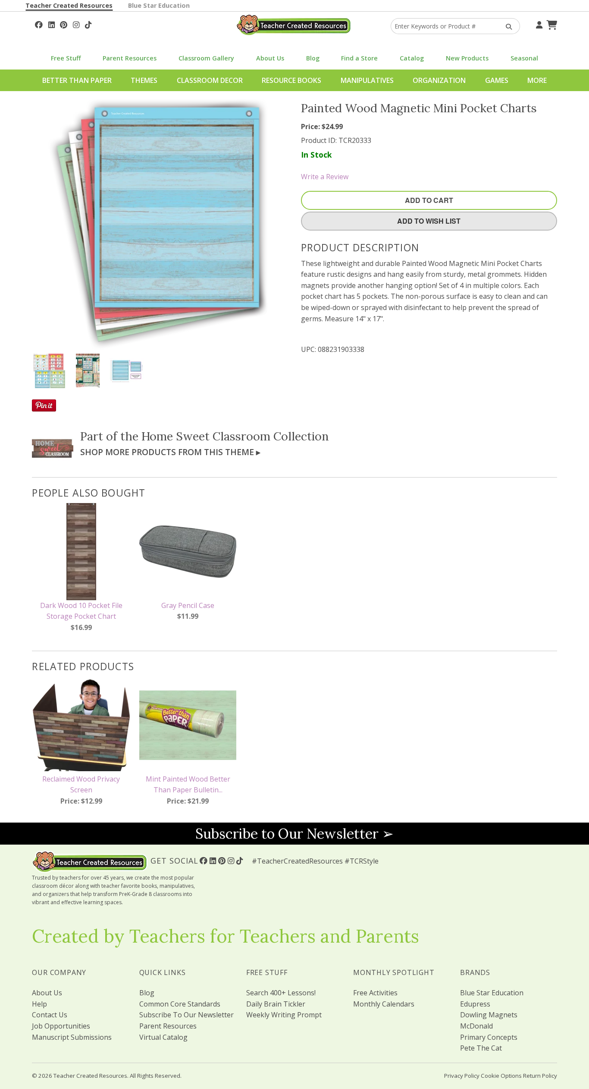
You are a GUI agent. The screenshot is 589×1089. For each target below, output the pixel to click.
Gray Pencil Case (187, 605)
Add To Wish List (429, 221)
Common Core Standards (179, 1004)
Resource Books (291, 80)
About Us (270, 58)
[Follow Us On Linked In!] (51, 23)
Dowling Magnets (488, 1014)
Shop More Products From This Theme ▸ (170, 452)
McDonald (476, 1026)
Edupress (475, 1004)
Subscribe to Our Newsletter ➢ (294, 833)
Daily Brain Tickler (275, 1004)
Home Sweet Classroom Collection (235, 436)
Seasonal (524, 58)
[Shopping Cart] (550, 23)
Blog (313, 58)
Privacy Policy (461, 1076)
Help (39, 1004)
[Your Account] (538, 23)
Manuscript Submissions (72, 1037)
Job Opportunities (61, 1026)
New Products (467, 58)
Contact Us (49, 1014)
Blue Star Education (159, 5)
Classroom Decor (210, 80)
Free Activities (375, 992)
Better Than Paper (77, 80)
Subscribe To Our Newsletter (186, 1014)
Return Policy (540, 1076)
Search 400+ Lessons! (281, 992)
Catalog (412, 58)
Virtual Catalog (163, 1037)
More (537, 80)
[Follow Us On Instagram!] (76, 23)
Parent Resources (130, 58)
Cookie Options (501, 1076)
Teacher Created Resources (69, 5)
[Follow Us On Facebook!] (39, 23)
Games (496, 80)
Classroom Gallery (206, 58)
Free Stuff (66, 58)
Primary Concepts (488, 1037)
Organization (439, 80)
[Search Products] (506, 26)
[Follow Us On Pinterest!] (63, 23)
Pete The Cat (481, 1048)
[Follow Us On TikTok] (88, 23)
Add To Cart (429, 200)
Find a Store (359, 58)
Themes (144, 80)
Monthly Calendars (383, 1004)
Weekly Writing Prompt (284, 1014)
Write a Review (324, 176)
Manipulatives (367, 80)
